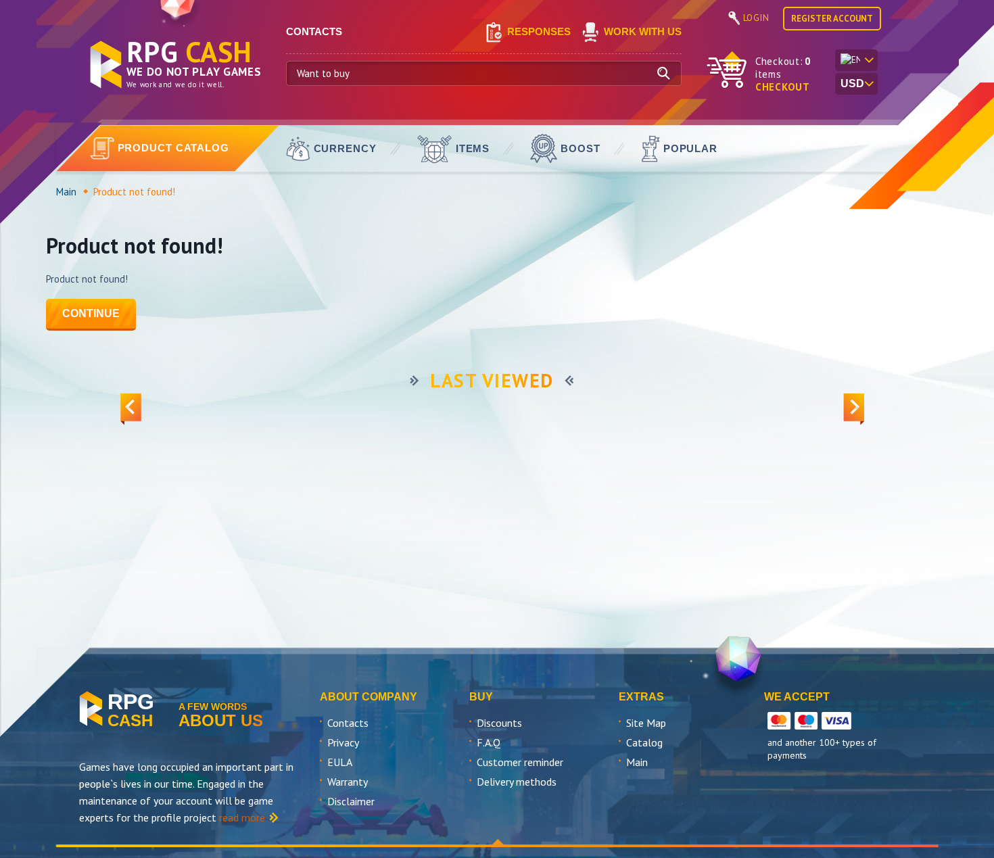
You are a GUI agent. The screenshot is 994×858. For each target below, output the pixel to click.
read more (242, 817)
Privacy (343, 742)
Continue (91, 313)
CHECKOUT (782, 86)
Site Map (646, 723)
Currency (345, 148)
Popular (690, 148)
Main (66, 191)
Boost (580, 148)
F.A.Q (488, 742)
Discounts (499, 723)
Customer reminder (520, 762)
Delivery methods (517, 781)
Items (473, 148)
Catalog (644, 742)
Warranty (347, 781)
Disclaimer (351, 801)
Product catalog (174, 147)
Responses (539, 31)
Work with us (643, 31)
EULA (339, 762)
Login (756, 18)
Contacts (348, 723)
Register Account (832, 18)
